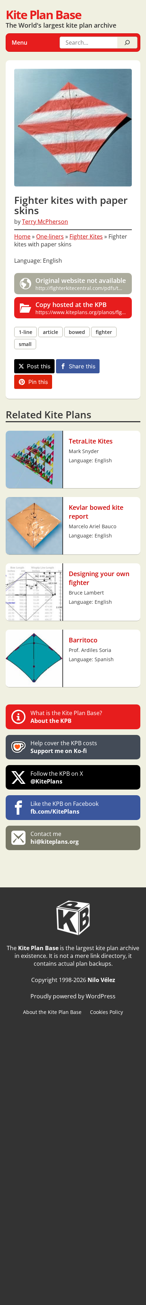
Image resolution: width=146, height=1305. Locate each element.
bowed (77, 332)
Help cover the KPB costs (63, 747)
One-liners (50, 236)
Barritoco (83, 639)
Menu (19, 42)
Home (22, 236)
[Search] (127, 42)
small (25, 344)
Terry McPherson (45, 221)
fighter (104, 332)
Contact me (54, 838)
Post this (38, 366)
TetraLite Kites (91, 440)
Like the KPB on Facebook (64, 807)
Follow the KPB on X (56, 777)
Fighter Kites (86, 236)
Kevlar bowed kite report (96, 511)
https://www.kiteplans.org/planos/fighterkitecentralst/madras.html (83, 308)
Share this (82, 366)
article (50, 332)
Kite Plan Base (43, 14)
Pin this (38, 381)
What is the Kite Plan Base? (66, 717)
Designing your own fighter (99, 578)
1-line (25, 332)
